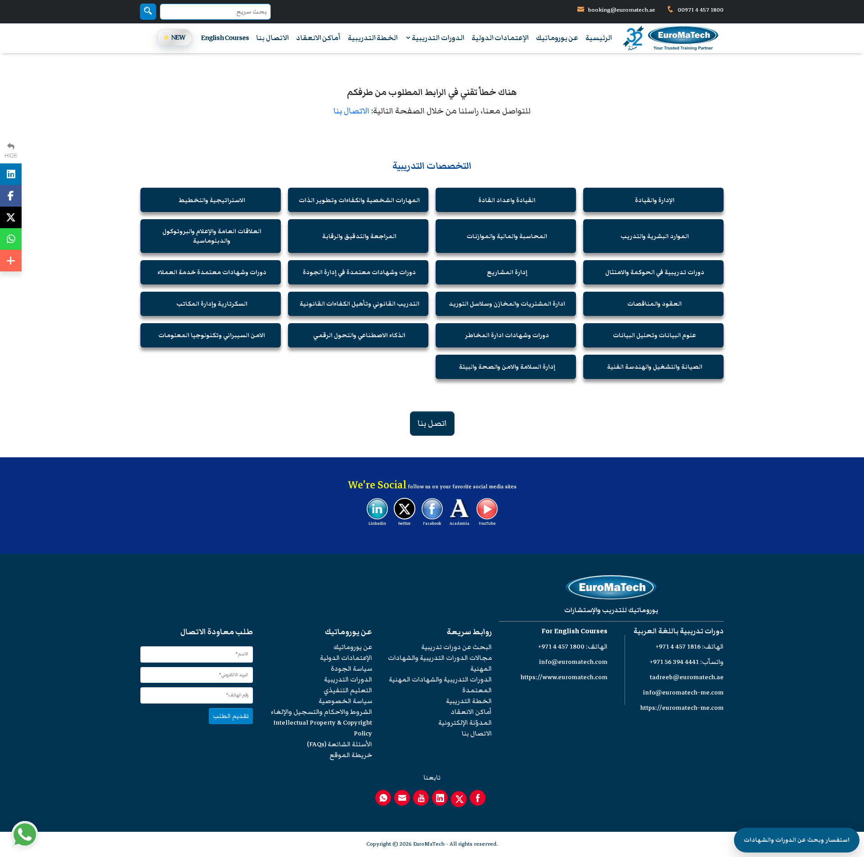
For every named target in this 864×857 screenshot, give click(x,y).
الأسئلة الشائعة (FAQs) (339, 744)
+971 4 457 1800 (561, 646)
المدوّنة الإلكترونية (465, 722)
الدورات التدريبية (437, 37)
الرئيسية (598, 37)
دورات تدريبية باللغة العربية (679, 631)
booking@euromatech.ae (621, 9)
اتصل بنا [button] (432, 423)
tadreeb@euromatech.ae (687, 677)
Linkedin (377, 523)
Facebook (432, 523)
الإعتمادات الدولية (500, 37)
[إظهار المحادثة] (25, 834)
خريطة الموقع (350, 755)
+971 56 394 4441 (674, 662)
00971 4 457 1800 (700, 9)
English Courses (225, 37)
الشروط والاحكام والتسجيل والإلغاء (321, 712)
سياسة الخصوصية (345, 701)
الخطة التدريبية (373, 37)
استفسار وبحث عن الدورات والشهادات (797, 839)
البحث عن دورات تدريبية (456, 647)
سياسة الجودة (351, 668)
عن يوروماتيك (557, 37)
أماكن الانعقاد (318, 37)
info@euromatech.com (573, 662)
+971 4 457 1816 (678, 646)
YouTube (487, 523)
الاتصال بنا (272, 37)
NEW (178, 37)
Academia (459, 523)
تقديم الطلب (231, 716)
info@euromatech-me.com (683, 692)
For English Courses (574, 631)
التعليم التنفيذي (348, 690)
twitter (404, 523)
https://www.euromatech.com (564, 677)
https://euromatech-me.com (682, 708)
